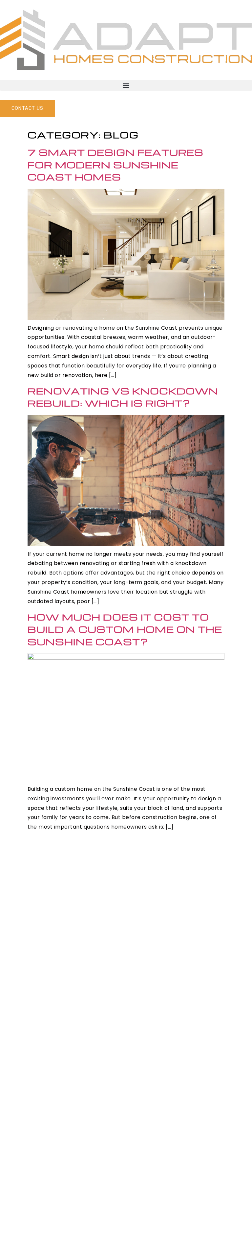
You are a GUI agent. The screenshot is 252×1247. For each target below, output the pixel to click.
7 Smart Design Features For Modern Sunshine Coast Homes (115, 164)
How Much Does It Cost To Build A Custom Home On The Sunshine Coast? (125, 629)
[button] (126, 85)
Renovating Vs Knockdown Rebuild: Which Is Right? (123, 397)
